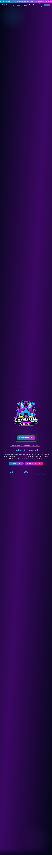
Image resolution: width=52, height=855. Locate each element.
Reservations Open (27, 438)
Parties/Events (33, 5)
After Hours (12, 4)
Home (7, 5)
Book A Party (40, 5)
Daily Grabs (18, 4)
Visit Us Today (17, 463)
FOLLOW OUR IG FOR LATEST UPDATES (26, 446)
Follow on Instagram (35, 463)
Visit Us (47, 4)
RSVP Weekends (24, 4)
